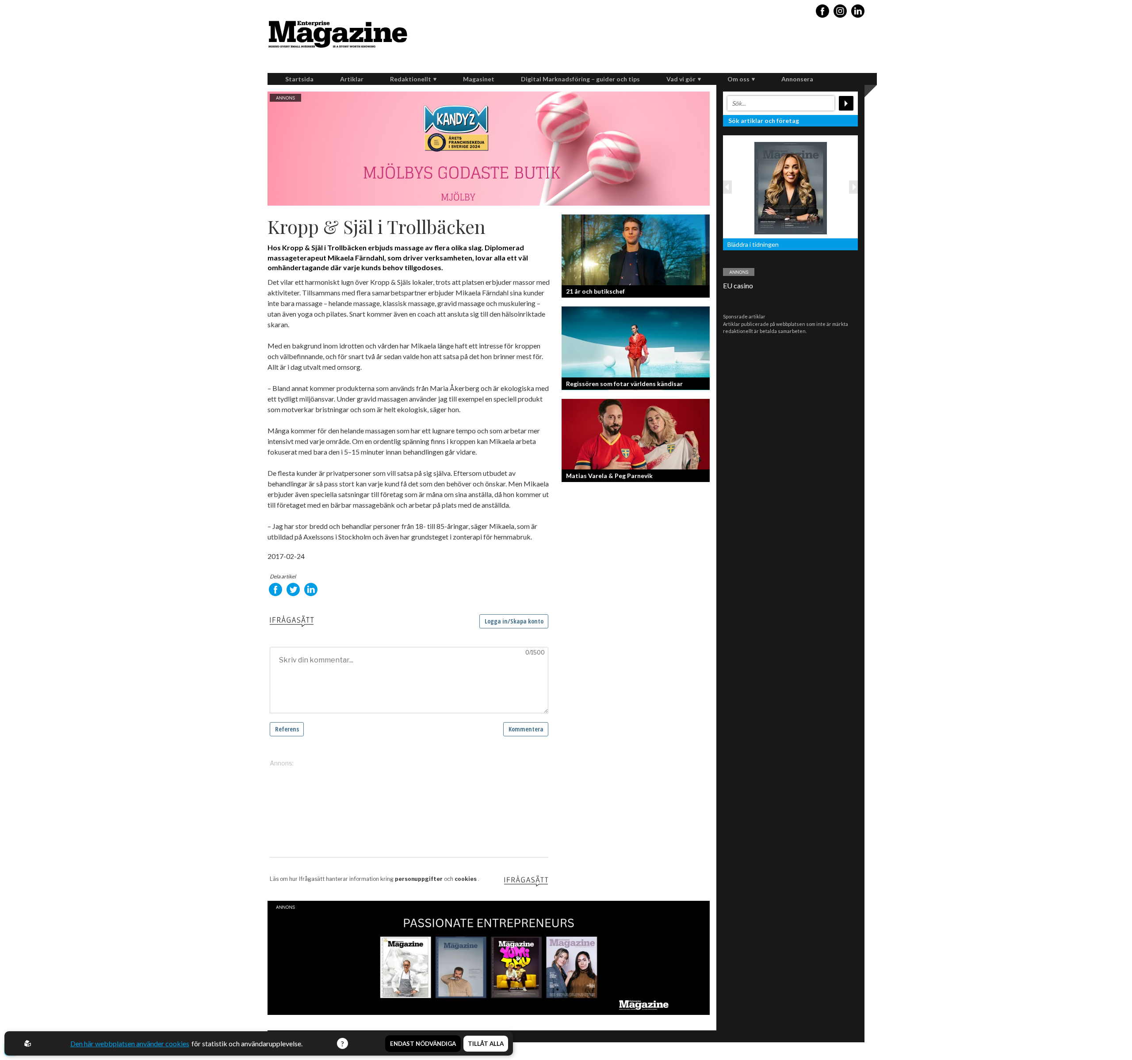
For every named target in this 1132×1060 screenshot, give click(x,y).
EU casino (738, 285)
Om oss (738, 79)
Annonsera (797, 79)
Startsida (299, 79)
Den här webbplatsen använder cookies (129, 1043)
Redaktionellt (410, 79)
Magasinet (478, 79)
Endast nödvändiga (423, 1043)
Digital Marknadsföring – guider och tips (580, 79)
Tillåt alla (486, 1043)
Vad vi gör (681, 79)
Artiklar (351, 79)
